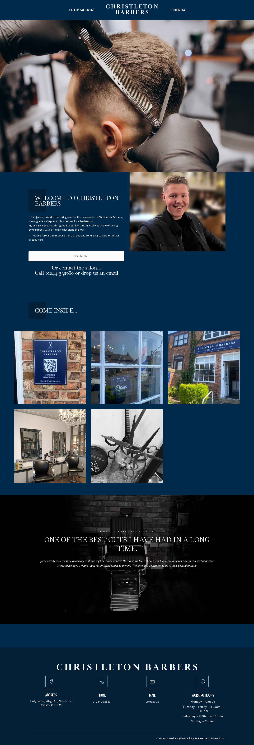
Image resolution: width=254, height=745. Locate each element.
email (112, 272)
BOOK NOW (79, 256)
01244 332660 (102, 701)
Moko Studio (218, 738)
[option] (127, 406)
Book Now (124, 120)
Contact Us (152, 701)
